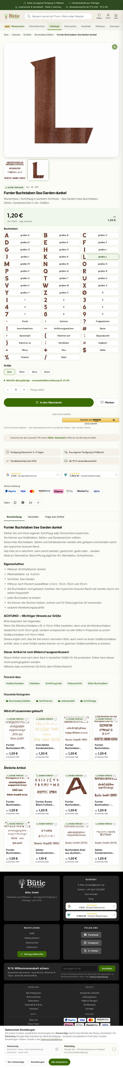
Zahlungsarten (89, 997)
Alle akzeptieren (59, 1062)
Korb (116, 18)
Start (6, 34)
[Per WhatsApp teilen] (15, 503)
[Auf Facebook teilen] (23, 503)
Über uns (33, 1020)
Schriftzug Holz (53, 683)
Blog (91, 898)
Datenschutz (32, 942)
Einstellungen (38, 1062)
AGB (32, 933)
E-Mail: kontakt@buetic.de (91, 885)
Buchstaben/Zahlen (44, 34)
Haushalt (86, 26)
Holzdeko (34, 683)
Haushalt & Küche (33, 1004)
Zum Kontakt (91, 894)
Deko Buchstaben (97, 683)
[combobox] (60, 16)
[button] (90, 421)
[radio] (22, 235)
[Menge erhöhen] (24, 390)
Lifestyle (54, 26)
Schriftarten (45, 700)
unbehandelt (68, 700)
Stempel (114, 26)
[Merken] (26, 719)
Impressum (31, 947)
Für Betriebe (89, 1004)
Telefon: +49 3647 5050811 (91, 889)
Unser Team (33, 1024)
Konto (108, 18)
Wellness (100, 26)
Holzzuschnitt (75, 683)
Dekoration (70, 26)
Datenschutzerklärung (99, 976)
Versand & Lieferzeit (89, 993)
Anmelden (107, 968)
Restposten (14, 26)
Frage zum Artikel (54, 516)
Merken (99, 18)
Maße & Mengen (90, 1000)
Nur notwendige (16, 1062)
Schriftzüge (90, 700)
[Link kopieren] (38, 503)
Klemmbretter (37, 26)
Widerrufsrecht (32, 938)
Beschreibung (14, 516)
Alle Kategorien (33, 993)
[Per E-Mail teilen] (30, 503)
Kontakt (90, 1008)
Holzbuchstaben (15, 683)
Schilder (27, 34)
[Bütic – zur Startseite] (12, 16)
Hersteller (33, 516)
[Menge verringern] (7, 390)
